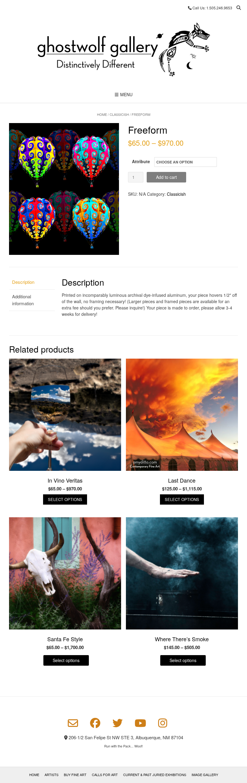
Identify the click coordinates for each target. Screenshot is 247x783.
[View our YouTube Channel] (140, 723)
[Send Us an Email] (73, 723)
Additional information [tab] (23, 299)
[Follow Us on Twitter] (117, 723)
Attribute (141, 161)
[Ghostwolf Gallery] (123, 50)
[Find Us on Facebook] (95, 723)
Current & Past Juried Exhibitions (154, 774)
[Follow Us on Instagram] (162, 723)
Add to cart (166, 177)
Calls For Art (105, 774)
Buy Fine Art (75, 774)
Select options (65, 499)
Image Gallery (205, 774)
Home (102, 114)
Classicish (119, 114)
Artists (51, 774)
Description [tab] (23, 282)
